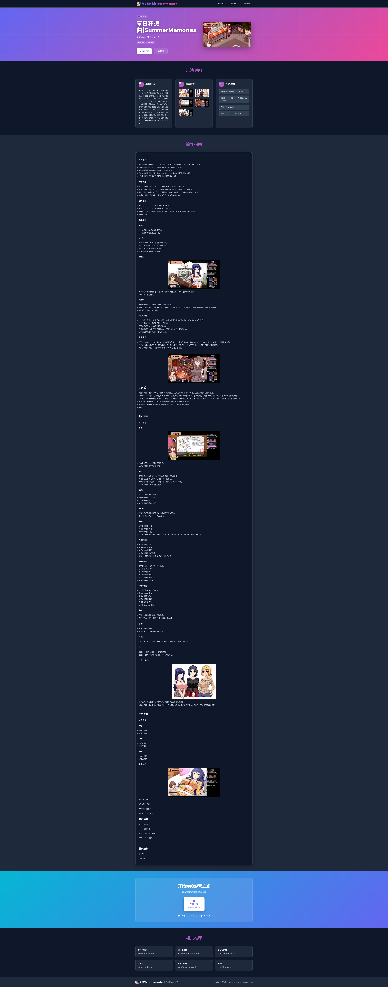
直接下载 (246, 4)
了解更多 (161, 51)
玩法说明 (220, 4)
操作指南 (233, 4)
